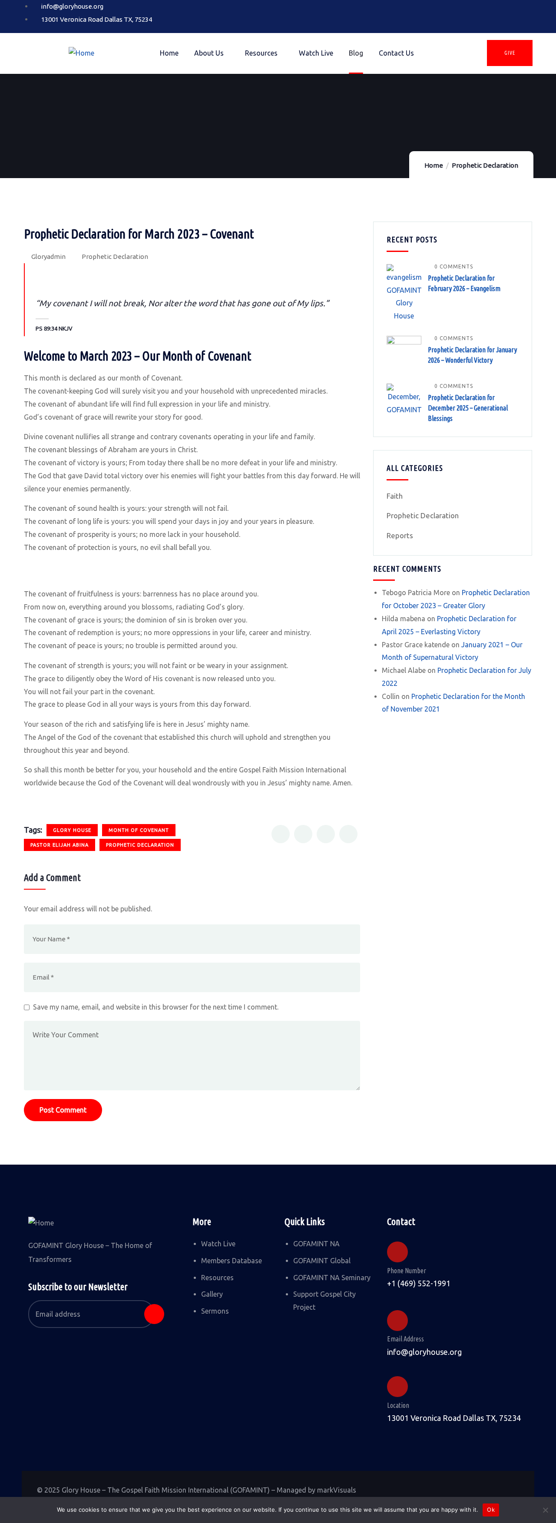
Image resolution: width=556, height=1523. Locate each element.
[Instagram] (489, 14)
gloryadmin (48, 256)
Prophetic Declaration (485, 165)
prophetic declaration (140, 845)
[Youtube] (517, 14)
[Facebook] (461, 14)
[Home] (81, 53)
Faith (395, 496)
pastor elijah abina (59, 845)
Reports (400, 535)
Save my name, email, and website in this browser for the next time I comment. (155, 1007)
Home (433, 165)
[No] (545, 1510)
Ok (491, 1509)
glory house (72, 830)
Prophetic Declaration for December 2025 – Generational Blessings (468, 408)
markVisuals (336, 1490)
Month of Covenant (139, 830)
